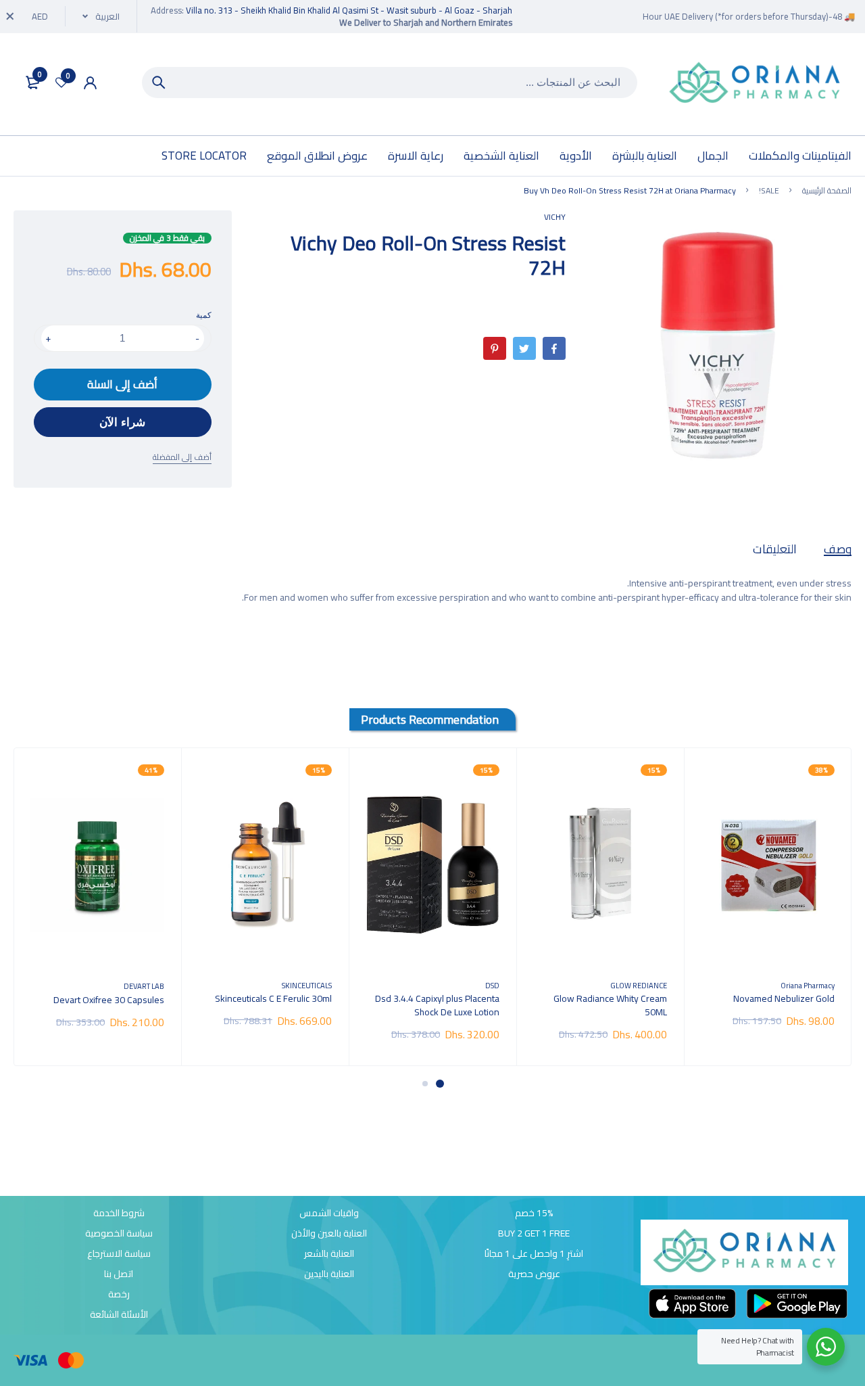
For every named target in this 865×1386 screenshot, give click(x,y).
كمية (204, 315)
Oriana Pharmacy (808, 985)
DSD (492, 985)
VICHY (555, 217)
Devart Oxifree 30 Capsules (108, 1000)
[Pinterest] (494, 348)
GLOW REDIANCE (638, 985)
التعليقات (775, 549)
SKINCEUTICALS (307, 985)
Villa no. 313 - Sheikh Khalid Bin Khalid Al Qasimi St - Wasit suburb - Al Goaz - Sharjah (349, 10)
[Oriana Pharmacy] (755, 84)
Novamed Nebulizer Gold (784, 998)
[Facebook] (554, 348)
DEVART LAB (144, 986)
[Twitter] (524, 348)
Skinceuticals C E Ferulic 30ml (273, 998)
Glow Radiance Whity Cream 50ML (610, 1005)
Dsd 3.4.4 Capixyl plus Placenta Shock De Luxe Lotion (437, 1005)
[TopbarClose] (10, 16)
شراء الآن (122, 422)
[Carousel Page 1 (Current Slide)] (440, 1084)
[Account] (90, 82)
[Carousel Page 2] (425, 1083)
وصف (837, 549)
